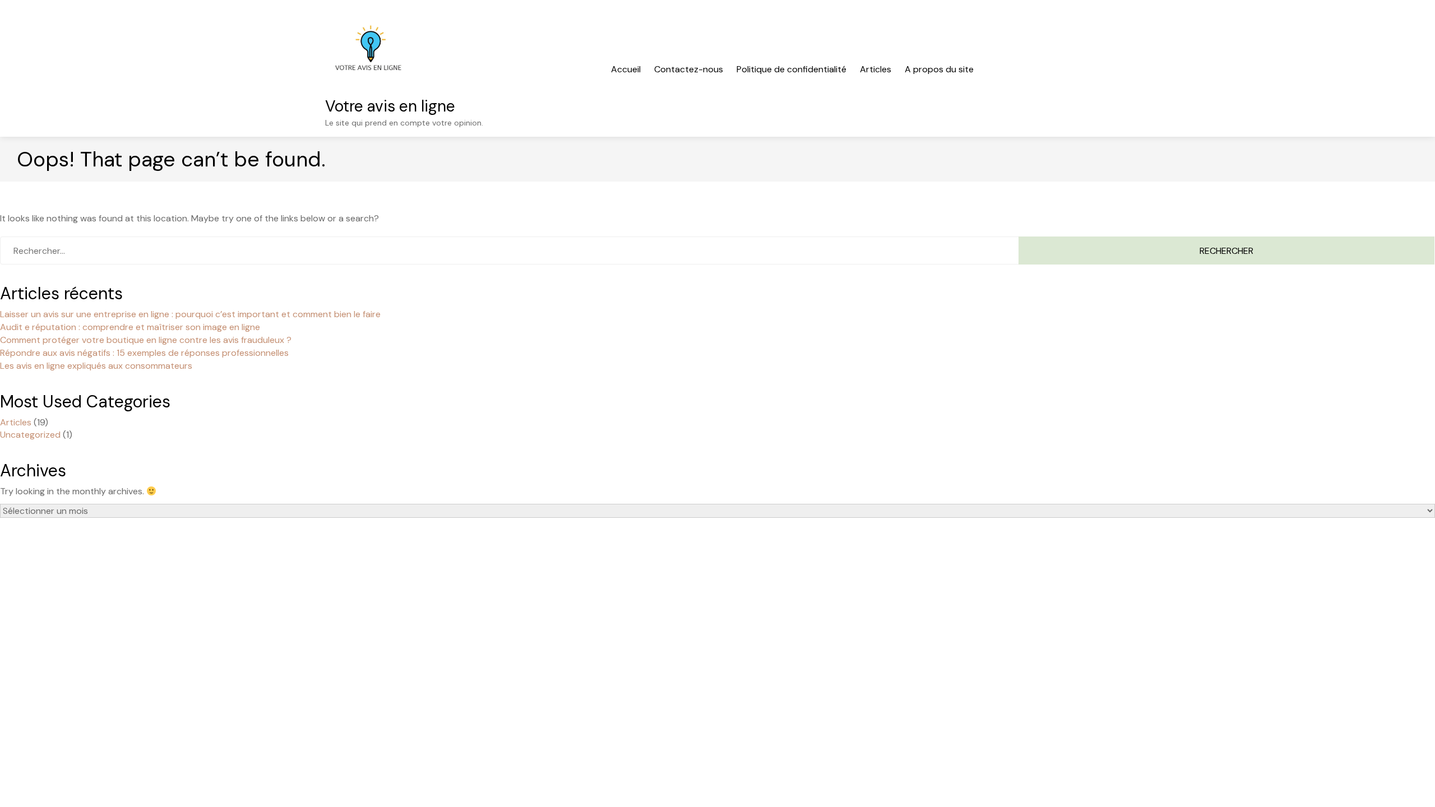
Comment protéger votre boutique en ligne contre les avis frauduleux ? (145, 340)
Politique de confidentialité (791, 69)
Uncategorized (30, 434)
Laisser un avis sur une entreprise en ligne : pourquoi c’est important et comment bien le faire (190, 314)
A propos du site (939, 69)
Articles (875, 69)
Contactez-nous (688, 69)
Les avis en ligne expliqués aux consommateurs (96, 366)
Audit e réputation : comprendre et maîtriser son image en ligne (130, 327)
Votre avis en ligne (390, 106)
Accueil (626, 69)
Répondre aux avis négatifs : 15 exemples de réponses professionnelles (144, 353)
